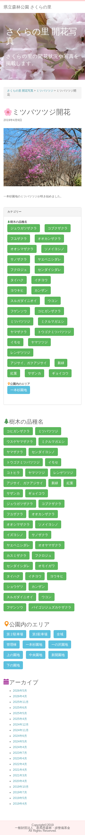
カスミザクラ (16, 555)
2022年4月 (20, 764)
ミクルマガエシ (52, 321)
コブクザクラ (58, 228)
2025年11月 (21, 702)
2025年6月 (20, 707)
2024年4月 (20, 747)
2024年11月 (21, 730)
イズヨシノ (15, 535)
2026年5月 (20, 690)
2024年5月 (20, 741)
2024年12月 (21, 724)
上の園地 (13, 655)
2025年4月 (20, 719)
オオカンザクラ (49, 238)
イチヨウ (41, 280)
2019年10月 (21, 786)
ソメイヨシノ (54, 249)
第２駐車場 (15, 634)
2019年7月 (20, 792)
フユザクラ (18, 238)
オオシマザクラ (22, 249)
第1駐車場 (39, 634)
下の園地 (13, 665)
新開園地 (58, 655)
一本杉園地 (18, 390)
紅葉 (13, 373)
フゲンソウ (18, 311)
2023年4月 (20, 758)
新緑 (61, 363)
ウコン (53, 301)
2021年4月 (20, 769)
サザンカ (34, 373)
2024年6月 (20, 736)
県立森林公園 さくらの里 (27, 7)
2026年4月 (20, 696)
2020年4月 (20, 781)
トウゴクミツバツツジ (54, 332)
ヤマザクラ (18, 332)
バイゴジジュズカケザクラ (51, 607)
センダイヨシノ (43, 452)
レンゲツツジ (20, 352)
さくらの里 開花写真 (41, 36)
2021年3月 (20, 775)
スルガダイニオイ (23, 301)
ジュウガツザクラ (23, 228)
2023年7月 (20, 752)
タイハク (17, 280)
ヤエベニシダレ (49, 259)
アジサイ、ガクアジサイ (28, 363)
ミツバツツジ (20, 321)
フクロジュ (18, 270)
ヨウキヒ (17, 290)
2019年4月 (20, 803)
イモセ (15, 342)
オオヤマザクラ (49, 545)
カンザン (41, 290)
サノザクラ (18, 259)
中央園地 (35, 655)
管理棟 (12, 644)
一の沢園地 (59, 644)
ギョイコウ (60, 373)
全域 (60, 634)
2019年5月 (20, 798)
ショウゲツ (15, 586)
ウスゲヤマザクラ (20, 441)
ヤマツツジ (39, 342)
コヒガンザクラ (49, 311)
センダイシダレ (49, 270)
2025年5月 (20, 713)
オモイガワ (46, 566)
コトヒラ (13, 472)
